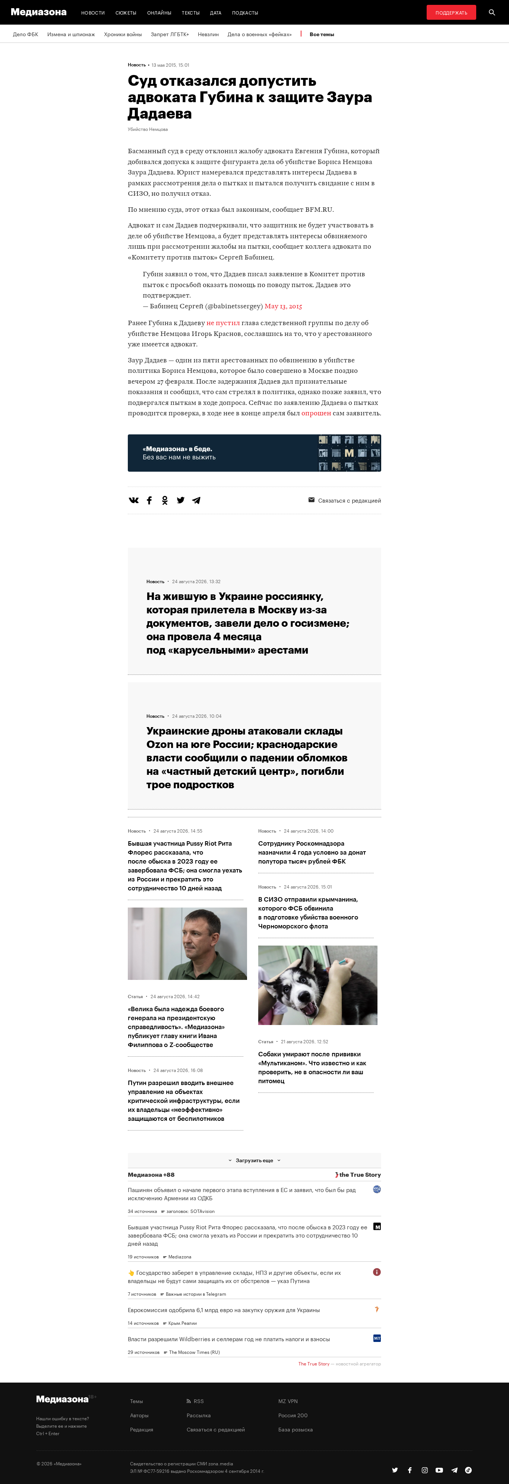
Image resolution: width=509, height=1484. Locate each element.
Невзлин (208, 33)
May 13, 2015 (283, 307)
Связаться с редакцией (349, 499)
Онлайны (159, 12)
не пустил (223, 323)
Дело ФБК (25, 33)
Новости (93, 12)
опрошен (316, 414)
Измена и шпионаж (71, 33)
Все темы (322, 34)
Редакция (141, 1429)
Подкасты (245, 12)
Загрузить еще (254, 1160)
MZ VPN (288, 1400)
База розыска (295, 1429)
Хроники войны (123, 33)
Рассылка (199, 1415)
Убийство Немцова (148, 129)
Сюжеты (126, 12)
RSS (197, 1400)
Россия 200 (293, 1415)
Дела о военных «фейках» (260, 33)
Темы (136, 1400)
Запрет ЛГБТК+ (170, 33)
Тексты (191, 12)
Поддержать (451, 12)
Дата (215, 12)
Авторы (139, 1415)
